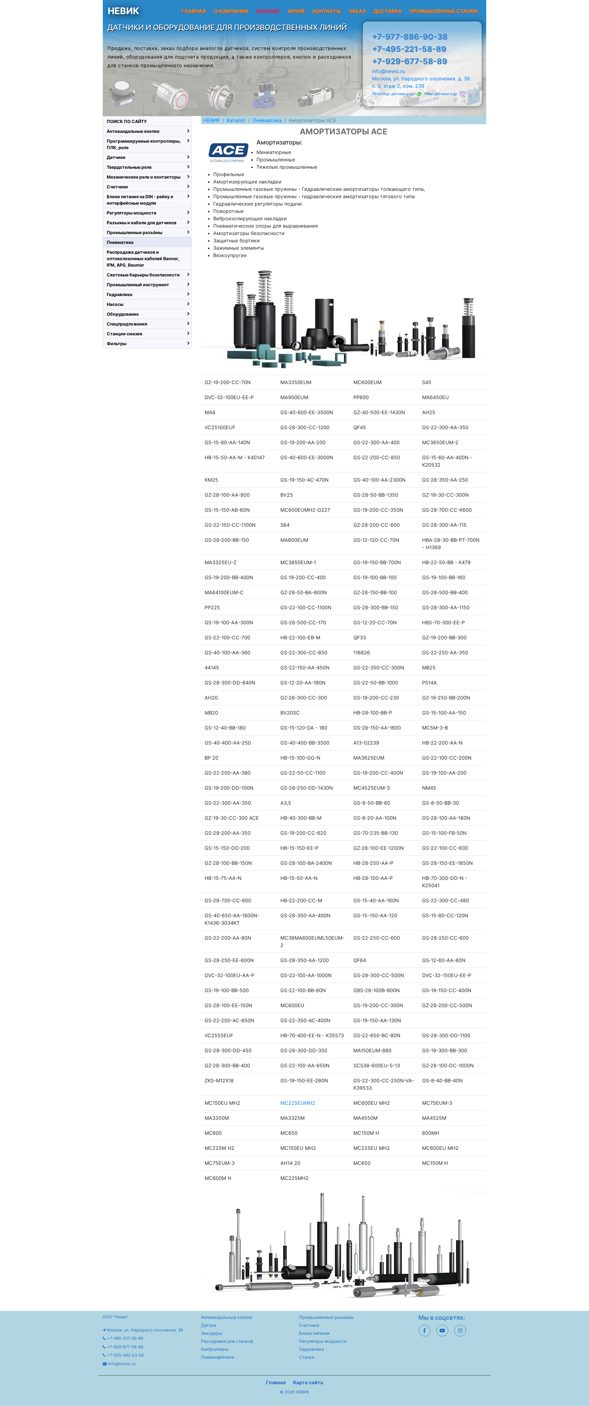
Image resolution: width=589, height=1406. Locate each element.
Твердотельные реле (129, 167)
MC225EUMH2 (297, 1103)
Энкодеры (211, 1333)
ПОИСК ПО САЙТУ (127, 121)
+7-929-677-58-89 (409, 61)
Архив (296, 11)
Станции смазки (124, 333)
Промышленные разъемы (326, 1317)
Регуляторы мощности (131, 212)
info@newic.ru (388, 71)
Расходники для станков (227, 1341)
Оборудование (123, 314)
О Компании (231, 11)
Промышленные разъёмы (134, 232)
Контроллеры (215, 1349)
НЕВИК (123, 10)
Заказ (357, 11)
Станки (306, 1357)
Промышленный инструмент (138, 284)
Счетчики (117, 186)
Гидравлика (119, 294)
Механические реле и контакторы (143, 176)
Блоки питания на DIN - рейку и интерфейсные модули (140, 200)
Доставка (388, 11)
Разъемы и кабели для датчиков (141, 222)
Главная (194, 11)
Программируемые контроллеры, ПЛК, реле (144, 144)
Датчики (116, 157)
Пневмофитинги (217, 1357)
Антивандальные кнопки (133, 131)
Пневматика (267, 120)
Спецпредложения (127, 323)
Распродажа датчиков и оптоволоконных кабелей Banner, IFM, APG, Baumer (143, 258)
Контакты (327, 11)
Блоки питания (314, 1333)
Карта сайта (308, 1382)
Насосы (115, 304)
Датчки (208, 1325)
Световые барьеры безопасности (143, 274)
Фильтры (116, 343)
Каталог (236, 120)
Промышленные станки (444, 11)
